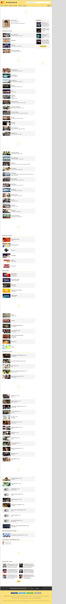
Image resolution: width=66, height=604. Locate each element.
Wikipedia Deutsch (8, 542)
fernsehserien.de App (21, 588)
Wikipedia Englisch (8, 543)
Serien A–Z (20, 5)
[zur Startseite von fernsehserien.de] (3, 2)
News (2, 5)
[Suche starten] (50, 2)
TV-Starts (15, 5)
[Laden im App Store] (39, 588)
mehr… (19, 581)
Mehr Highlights (43, 46)
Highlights (38, 20)
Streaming (11, 5)
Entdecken (6, 5)
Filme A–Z (25, 5)
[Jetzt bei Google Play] (31, 588)
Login (50, 5)
